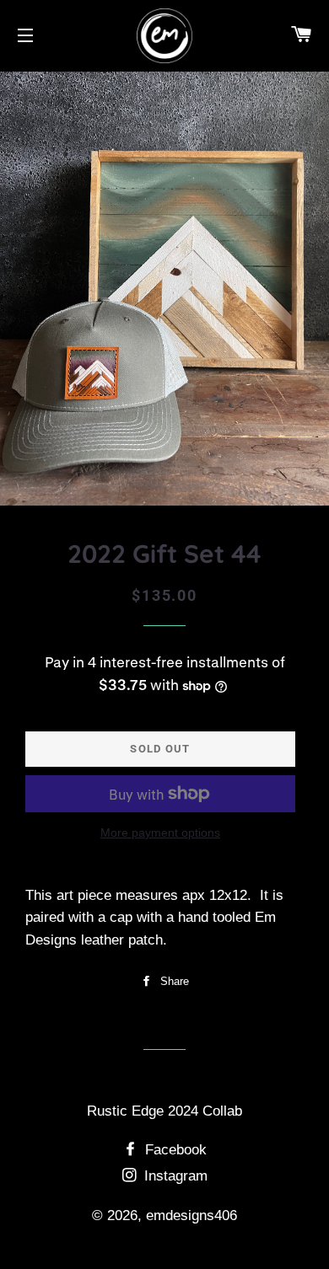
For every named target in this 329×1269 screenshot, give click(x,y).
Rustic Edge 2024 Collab (164, 1111)
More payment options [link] (160, 832)
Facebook (174, 1150)
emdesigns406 (191, 1215)
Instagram (174, 1176)
